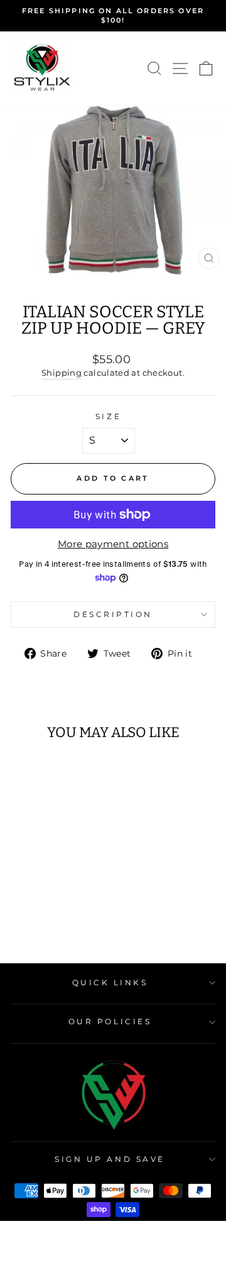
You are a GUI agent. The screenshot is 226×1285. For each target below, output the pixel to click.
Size (108, 416)
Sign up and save (110, 1159)
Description (113, 614)
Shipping (61, 373)
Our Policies (109, 1021)
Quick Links (110, 982)
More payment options (113, 544)
